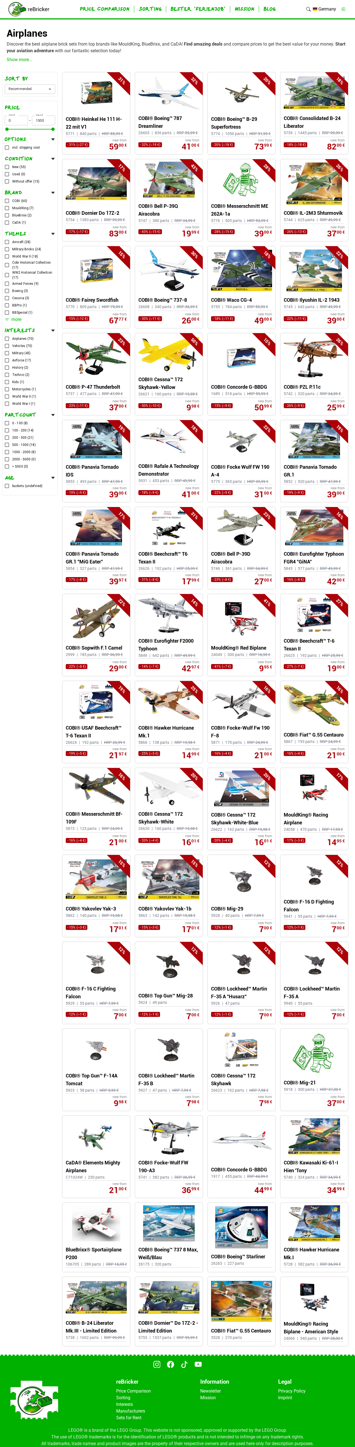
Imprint (285, 1397)
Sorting (123, 1397)
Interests (124, 1404)
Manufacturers (130, 1411)
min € (12, 114)
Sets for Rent (128, 1417)
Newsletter (210, 1391)
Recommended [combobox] (20, 89)
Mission (208, 1397)
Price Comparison (133, 1391)
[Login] (342, 9)
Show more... (19, 59)
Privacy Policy (292, 1391)
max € (39, 114)
